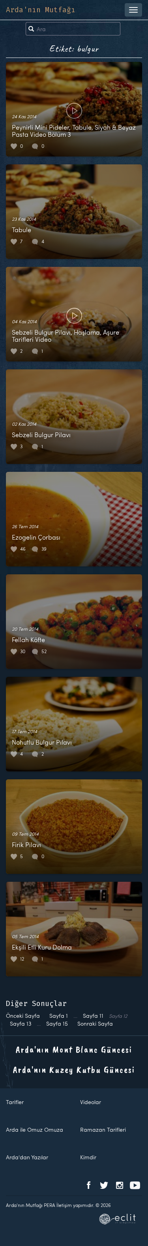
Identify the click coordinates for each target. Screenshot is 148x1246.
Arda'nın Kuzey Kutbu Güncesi (74, 1069)
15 (57, 1023)
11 (93, 1015)
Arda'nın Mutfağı (40, 10)
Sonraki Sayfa (95, 1023)
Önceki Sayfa (23, 1015)
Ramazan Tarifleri (103, 1129)
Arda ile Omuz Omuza (34, 1129)
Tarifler (15, 1102)
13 (20, 1023)
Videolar (90, 1102)
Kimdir (88, 1157)
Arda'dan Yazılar (27, 1157)
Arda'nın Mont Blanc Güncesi (74, 1049)
